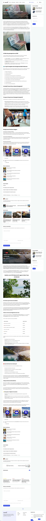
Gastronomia (4, 478)
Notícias (4, 218)
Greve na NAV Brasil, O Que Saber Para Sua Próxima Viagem (7, 220)
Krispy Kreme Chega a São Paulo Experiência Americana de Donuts (7, 481)
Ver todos (42, 250)
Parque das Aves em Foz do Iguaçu (11, 167)
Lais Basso (6, 13)
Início (4, 252)
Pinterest (4, 185)
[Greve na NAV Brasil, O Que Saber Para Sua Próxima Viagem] (7, 215)
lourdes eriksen (17, 298)
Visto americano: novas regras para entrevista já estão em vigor (25, 481)
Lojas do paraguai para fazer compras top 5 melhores (13, 170)
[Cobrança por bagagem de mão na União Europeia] (16, 475)
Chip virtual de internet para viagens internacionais (13, 173)
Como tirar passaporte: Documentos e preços (9, 453)
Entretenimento (7, 514)
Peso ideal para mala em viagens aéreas (8, 187)
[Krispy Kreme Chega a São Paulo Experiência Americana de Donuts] (7, 475)
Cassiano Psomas (17, 361)
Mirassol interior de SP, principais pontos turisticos (13, 178)
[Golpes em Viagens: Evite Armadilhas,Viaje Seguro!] (34, 8)
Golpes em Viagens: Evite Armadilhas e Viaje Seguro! (10, 189)
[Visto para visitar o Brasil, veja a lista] (26, 215)
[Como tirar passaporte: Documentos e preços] (34, 12)
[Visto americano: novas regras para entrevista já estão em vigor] (26, 475)
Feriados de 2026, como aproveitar (11, 437)
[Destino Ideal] (6, 2)
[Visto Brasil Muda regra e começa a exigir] (16, 215)
